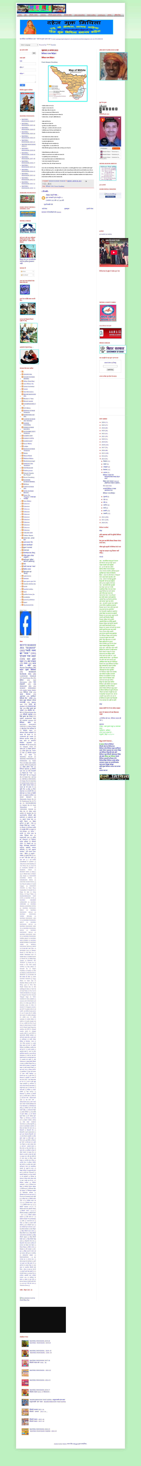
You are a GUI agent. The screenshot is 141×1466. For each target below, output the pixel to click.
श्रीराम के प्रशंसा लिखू (25, 1265)
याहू (100, 764)
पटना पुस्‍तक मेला (32, 1144)
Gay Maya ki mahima (25, 884)
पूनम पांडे (22, 1150)
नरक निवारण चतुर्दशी (26, 1136)
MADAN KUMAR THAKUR (57, 181)
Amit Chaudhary (30, 863)
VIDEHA (43, 15)
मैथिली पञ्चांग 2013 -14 (37, 1409)
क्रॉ (116, 748)
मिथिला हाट (24, 1188)
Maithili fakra (23, 956)
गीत (23, 752)
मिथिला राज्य (50, 186)
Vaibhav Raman (28, 535)
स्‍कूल (26, 1279)
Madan (26, 453)
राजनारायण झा (30, 1221)
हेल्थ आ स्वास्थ (23, 1281)
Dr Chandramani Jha (25, 801)
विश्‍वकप (22, 1249)
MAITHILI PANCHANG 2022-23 (40, 1429)
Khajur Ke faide (24, 892)
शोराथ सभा (31, 1259)
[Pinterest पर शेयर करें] (51, 184)
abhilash (26, 578)
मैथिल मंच (25, 1198)
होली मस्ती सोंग (32, 1281)
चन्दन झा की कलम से (26, 787)
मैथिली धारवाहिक (24, 1212)
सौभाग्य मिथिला (109, 744)
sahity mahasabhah (79, 15)
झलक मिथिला (25, 1112)
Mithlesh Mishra (28, 458)
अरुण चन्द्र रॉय (28, 542)
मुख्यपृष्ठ (66, 208)
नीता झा (28, 1142)
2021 (103, 436)
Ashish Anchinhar (29, 386)
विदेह (119, 750)
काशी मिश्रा (24, 821)
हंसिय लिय (118, 15)
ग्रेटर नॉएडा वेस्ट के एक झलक (27, 1085)
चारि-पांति (22, 1089)
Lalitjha (26, 446)
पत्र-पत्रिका (23, 831)
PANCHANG (23, 761)
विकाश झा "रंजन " (27, 773)
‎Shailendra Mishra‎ (24, 1285)
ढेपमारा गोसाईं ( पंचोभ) (30, 1120)
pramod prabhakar (29, 599)
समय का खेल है (32, 1269)
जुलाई (105, 496)
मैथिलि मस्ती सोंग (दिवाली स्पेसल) (28, 1208)
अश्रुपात (22, 696)
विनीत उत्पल (27, 569)
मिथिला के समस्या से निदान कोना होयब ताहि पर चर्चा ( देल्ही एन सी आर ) (28, 1178)
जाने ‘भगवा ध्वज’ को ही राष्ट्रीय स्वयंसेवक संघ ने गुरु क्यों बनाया (28, 1104)
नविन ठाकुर (31, 1138)
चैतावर (24, 827)
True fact (32, 991)
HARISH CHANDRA (27, 424)
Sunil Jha (33, 989)
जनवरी (105, 513)
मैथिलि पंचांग (27, 730)
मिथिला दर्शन (68, 15)
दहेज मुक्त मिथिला (28, 670)
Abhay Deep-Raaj (29, 381)
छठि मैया (22, 789)
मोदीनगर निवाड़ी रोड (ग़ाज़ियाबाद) (28, 1218)
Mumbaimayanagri (29, 461)
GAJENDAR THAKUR (28, 676)
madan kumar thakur (29, 690)
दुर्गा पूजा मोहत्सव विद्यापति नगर (28, 1134)
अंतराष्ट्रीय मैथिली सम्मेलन (27, 1035)
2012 (103, 517)
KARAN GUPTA (29, 438)
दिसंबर (105, 461)
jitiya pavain (33, 1011)
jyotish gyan (101, 15)
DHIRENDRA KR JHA (29, 415)
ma (22, 1013)
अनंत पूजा (33, 1037)
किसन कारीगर (32, 1069)
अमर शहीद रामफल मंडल (27, 785)
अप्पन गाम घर (103, 770)
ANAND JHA (28, 374)
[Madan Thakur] (25, 635)
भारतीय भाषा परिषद (29, 1160)
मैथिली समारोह (27, 714)
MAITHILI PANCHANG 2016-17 (40, 1390)
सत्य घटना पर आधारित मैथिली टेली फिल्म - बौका (28, 1267)
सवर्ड (100, 750)
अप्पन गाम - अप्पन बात (29, 539)
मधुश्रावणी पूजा (25, 837)
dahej (32, 1005)
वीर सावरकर (29, 1249)
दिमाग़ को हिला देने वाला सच (27, 1128)
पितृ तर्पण (22, 1148)
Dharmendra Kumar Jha (26, 799)
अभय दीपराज (25, 694)
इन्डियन (111, 758)
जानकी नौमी (25, 829)
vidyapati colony (28, 746)
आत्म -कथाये (31, 1049)
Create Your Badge (24, 637)
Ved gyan (33, 993)
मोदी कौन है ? (30, 1216)
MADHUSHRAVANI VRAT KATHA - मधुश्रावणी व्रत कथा (47, 1399)
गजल (26, 663)
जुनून (32, 829)
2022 (103, 433)
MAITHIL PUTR (30, 898)
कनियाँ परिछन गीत (30, 1063)
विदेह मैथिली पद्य (24, 1233)
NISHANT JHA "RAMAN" (28, 464)
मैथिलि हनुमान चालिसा (55, 15)
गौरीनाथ (32, 1083)
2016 (103, 450)
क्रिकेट (28, 1077)
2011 (103, 520)
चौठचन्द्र (22, 1093)
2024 (103, 428)
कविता (22, 680)
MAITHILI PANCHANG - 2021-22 (40, 1370)
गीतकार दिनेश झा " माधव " (28, 825)
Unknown (27, 503)
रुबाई (30, 754)
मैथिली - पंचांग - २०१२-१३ (28, 1210)
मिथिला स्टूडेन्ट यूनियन (30, 1186)
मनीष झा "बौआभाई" (29, 1172)
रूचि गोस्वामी (32, 771)
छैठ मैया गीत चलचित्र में (29, 728)
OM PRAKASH (28, 468)
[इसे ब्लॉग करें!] (45, 184)
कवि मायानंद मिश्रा (29, 1067)
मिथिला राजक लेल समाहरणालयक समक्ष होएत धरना (111, 476)
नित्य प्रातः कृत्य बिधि (25, 1140)
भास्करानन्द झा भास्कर (26, 736)
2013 (103, 459)
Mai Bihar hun (30, 952)
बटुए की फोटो (32, 1154)
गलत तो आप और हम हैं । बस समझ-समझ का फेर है (28, 1079)
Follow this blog (110, 196)
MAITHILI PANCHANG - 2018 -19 (40, 1350)
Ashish (26, 389)
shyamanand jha (28, 605)
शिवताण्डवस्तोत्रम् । (25, 1257)
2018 (103, 445)
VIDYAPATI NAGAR (26, 809)
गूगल (103, 764)
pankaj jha (33, 765)
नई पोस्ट (44, 208)
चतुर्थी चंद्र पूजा (24, 1087)
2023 (103, 430)
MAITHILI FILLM (26, 756)
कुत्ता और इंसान (32, 1071)
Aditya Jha (22, 863)
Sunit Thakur (25, 991)
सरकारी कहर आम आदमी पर (27, 1271)
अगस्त (105, 472)
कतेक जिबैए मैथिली (31, 1061)
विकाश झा (30, 843)
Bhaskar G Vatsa (28, 398)
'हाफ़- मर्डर (22, 859)
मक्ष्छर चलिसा (23, 1170)
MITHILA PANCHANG (29, 779)
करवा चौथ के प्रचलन (25, 1065)
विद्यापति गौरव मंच (29, 1241)
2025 (103, 425)
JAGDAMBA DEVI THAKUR (29, 432)
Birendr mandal (28, 401)
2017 (103, 447)
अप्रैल (105, 505)
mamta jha (28, 1013)
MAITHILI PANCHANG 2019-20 (40, 1341)
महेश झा (22, 793)
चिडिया (29, 1089)
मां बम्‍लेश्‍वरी (25, 1176)
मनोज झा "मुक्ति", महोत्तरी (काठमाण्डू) (29, 560)
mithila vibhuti (30, 1019)
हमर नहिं (32, 1279)
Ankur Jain (49, 195)
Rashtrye (29, 970)
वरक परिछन (33, 1229)
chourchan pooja (24, 1005)
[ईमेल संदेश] (85, 181)
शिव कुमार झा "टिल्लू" (28, 572)
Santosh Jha (25, 805)
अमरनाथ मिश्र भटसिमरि (27, 732)
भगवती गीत (30, 791)
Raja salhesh (30, 966)
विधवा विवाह (23, 1247)
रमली (23, 1221)
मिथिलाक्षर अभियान (28, 1192)
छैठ (29, 789)
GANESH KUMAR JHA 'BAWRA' (29, 420)
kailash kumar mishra (28, 783)
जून (104, 499)
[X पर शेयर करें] (47, 184)
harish (25, 586)
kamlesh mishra (28, 589)
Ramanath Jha (24, 968)
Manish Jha (24, 958)
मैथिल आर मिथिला (110, 756)
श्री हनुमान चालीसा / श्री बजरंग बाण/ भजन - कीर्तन (28, 851)
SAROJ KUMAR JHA (29, 487)
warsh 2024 (31, 1033)
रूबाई (26, 1223)
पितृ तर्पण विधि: (30, 1148)
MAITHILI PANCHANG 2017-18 (40, 1360)
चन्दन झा (26, 550)
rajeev (25, 602)
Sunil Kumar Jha (28, 678)
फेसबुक (107, 764)
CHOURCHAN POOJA (26, 880)
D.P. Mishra (27, 408)
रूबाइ (28, 793)
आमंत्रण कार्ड (32, 817)
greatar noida (30, 1009)
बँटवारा (21, 1154)
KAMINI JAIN (28, 436)
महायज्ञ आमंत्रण (23, 1174)
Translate (53, 45)
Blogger (75, 1444)
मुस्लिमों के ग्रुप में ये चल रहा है (27, 1194)
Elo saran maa (107, 485)
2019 (103, 442)
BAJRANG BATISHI (27, 867)
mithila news (25, 1017)
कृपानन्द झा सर (23, 1075)
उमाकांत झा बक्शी (26, 1059)
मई (104, 502)
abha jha (22, 811)
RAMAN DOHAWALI (28, 688)
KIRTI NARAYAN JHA (28, 718)
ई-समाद (101, 744)
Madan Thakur (23, 610)
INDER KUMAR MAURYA (29, 428)
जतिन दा (34, 1095)
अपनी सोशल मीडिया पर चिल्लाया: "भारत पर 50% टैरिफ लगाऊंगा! (28, 1041)
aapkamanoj (27, 576)
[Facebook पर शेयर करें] (49, 184)
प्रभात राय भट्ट (28, 656)
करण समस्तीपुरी (28, 545)
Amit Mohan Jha (29, 384)
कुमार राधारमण (28, 547)
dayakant (22, 1007)
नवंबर (105, 464)
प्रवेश (20, 15)
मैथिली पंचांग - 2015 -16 (37, 1419)
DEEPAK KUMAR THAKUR (29, 411)
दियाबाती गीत (30, 1130)
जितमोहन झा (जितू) (29, 553)
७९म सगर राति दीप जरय (28, 1283)
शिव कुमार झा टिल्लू (26, 716)
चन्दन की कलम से (26, 734)
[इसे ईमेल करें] (43, 184)
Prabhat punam (28, 470)
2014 (103, 456)
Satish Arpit (30, 980)
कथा (22, 1063)
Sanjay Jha (25, 781)
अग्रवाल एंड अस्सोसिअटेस (109, 762)
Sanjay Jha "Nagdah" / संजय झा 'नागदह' (30, 496)
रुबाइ (21, 1223)
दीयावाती (22, 1132)
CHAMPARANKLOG (30, 404)
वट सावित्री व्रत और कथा (26, 1227)
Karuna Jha (33, 744)
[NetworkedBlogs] (110, 194)
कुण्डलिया (24, 1071)
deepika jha (30, 813)
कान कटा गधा (23, 1069)
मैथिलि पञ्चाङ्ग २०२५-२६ (26, 1206)
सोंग (115, 758)
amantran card (23, 1001)
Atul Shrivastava (28, 392)
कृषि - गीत (30, 823)
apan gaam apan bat (30, 581)
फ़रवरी (105, 510)
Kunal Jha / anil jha (30, 777)
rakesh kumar (28, 1025)
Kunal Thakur (30, 894)
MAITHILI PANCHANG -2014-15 (40, 1380)
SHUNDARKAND (31, 803)
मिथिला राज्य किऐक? (109, 493)
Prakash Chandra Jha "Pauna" (29, 474)
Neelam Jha (31, 962)
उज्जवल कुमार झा (32, 1057)
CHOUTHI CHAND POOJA (27, 882)
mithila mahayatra (32, 1015)
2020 (103, 439)
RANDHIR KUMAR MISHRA (29, 480)
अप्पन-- (110, 15)
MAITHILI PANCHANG (27, 759)
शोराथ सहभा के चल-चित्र (26, 1261)
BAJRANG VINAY (26, 869)
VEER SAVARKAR (24, 993)
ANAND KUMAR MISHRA (29, 377)
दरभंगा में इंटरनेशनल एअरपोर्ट (27, 1126)
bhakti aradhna (91, 15)
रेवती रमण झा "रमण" (30, 566)
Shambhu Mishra (24, 982)
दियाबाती (22, 1130)
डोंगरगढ (28, 1118)
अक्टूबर (105, 467)
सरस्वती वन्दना (23, 1273)
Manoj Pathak (28, 456)
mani (25, 592)
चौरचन (28, 1093)
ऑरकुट (112, 764)
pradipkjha (27, 597)
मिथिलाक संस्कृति (32, 1190)
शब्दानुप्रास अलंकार (28, 1255)
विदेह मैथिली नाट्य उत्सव (28, 1231)
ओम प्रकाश (32, 661)
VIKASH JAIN (28, 533)
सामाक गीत (31, 1273)
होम (26, 15)
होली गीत (28, 855)
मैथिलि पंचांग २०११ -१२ (29, 1204)
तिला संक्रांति (31, 1124)
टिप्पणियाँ (25, 275)
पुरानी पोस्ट (90, 208)
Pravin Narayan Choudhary (50, 62)
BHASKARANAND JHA (30, 395)
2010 (103, 522)
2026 (103, 422)
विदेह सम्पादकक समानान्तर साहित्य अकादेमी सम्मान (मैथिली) (28, 847)
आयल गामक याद (28, 819)
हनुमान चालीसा (29, 795)
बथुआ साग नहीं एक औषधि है (29, 1156)
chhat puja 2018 (30, 1003)
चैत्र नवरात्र (30, 1091)
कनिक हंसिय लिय (28, 767)
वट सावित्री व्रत (29, 1225)
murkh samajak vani (31, 1021)
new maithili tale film (27, 1023)
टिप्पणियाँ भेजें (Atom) (54, 212)
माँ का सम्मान (33, 1174)
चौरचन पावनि (32, 827)
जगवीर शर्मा (27, 1095)
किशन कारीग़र (32, 748)
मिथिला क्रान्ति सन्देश (26, 738)
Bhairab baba (27, 874)
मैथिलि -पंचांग (34, 15)
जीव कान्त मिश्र (32, 1110)
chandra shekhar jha (30, 584)
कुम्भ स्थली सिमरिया (27, 1073)
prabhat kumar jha (29, 594)
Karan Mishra (28, 443)
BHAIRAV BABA (24, 871)
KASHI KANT (28, 441)
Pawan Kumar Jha (30, 712)
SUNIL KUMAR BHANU (28, 492)
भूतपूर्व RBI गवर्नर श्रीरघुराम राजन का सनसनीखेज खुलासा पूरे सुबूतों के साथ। (28, 1166)
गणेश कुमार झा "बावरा (29, 750)
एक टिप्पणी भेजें (48, 204)
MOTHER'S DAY (24, 950)
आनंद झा (22, 748)
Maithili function (32, 956)
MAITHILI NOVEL (31, 906)
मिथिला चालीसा (24, 1182)
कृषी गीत (32, 1075)
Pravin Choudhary (59, 186)
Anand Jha (33, 865)
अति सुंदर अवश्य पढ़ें (24, 1037)
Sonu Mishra (27, 501)
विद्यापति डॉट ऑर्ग (112, 752)
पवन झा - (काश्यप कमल (28, 1146)
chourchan (33, 781)
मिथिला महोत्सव (24, 769)
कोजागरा (22, 1077)
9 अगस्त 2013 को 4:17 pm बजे (55, 200)
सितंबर (105, 469)
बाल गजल (24, 1158)
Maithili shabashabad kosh (26, 954)
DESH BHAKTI (25, 797)
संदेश (24, 271)
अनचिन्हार (24, 1039)
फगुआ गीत (31, 1152)
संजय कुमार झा (24, 775)
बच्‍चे (26, 1154)
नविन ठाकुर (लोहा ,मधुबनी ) (29, 556)
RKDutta (26, 484)
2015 (103, 453)
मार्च (104, 508)
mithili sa (22, 1021)
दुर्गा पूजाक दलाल (30, 1132)
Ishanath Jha (31, 890)
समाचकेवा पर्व (23, 744)
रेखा (25, 564)
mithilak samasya (27, 720)
